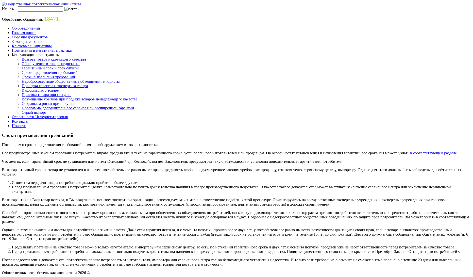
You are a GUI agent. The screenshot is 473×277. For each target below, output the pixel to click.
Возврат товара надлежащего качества (54, 59)
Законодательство (27, 41)
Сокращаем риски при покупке (48, 103)
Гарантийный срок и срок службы (50, 68)
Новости (19, 126)
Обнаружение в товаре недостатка (51, 64)
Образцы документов (30, 37)
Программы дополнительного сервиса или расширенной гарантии (78, 108)
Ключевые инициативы (32, 46)
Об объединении (26, 28)
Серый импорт (34, 112)
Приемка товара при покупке (46, 95)
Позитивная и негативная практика (42, 50)
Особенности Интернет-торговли (40, 117)
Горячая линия (24, 33)
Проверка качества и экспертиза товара (55, 86)
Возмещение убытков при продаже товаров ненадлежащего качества (79, 99)
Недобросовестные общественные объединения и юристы (71, 81)
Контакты (20, 121)
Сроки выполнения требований (48, 77)
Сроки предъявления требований (50, 72)
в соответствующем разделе (433, 153)
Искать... (9, 9)
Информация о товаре (40, 90)
